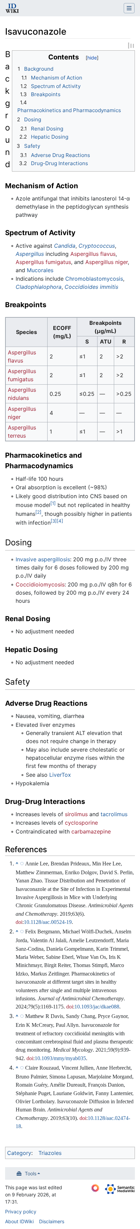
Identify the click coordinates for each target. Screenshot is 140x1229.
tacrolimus (114, 814)
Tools (30, 1173)
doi (19, 922)
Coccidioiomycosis (40, 584)
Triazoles (50, 1152)
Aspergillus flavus (93, 253)
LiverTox (60, 774)
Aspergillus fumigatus (43, 262)
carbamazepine (91, 831)
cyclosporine (81, 822)
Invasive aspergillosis (43, 559)
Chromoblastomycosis (94, 278)
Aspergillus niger (106, 262)
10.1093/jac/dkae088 (96, 1006)
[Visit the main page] (12, 9)
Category (19, 1152)
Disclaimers (51, 1221)
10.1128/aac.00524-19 (48, 922)
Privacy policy (20, 1211)
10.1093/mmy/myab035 (60, 1058)
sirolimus (76, 814)
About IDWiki (19, 1221)
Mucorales (40, 270)
